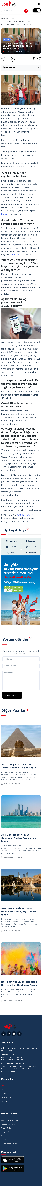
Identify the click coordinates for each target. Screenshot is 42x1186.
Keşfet (3, 1090)
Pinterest (32, 553)
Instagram (13, 541)
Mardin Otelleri (6, 1136)
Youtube (12, 547)
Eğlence (4, 1101)
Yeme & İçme (6, 1097)
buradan (5, 214)
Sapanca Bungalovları (9, 1120)
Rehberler (4, 1105)
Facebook (32, 541)
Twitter (12, 553)
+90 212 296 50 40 (17, 1055)
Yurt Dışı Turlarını (25, 515)
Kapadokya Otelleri (8, 1124)
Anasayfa (4, 18)
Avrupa (5, 761)
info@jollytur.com (16, 1060)
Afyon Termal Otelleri (9, 1144)
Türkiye (4, 1093)
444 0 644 (19, 1064)
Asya (4, 831)
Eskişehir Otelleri (7, 1132)
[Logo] (9, 4)
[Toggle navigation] (39, 4)
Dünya (13, 18)
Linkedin (32, 547)
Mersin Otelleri (6, 1128)
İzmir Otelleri (5, 1140)
